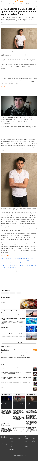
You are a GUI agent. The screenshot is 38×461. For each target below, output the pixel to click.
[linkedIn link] (6, 444)
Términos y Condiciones (33, 439)
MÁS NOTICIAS (19, 342)
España (12, 441)
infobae (2, 6)
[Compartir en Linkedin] (31, 55)
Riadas (28, 3)
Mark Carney (14, 3)
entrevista (10, 149)
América (11, 438)
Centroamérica (11, 447)
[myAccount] (36, 1)
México (12, 444)
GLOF (21, 3)
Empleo (19, 438)
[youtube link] (2, 444)
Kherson (18, 3)
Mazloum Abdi (24, 3)
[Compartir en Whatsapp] (24, 55)
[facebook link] (2, 442)
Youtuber (18, 292)
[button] (1, 1)
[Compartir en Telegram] (33, 55)
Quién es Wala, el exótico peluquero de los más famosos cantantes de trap (18, 258)
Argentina (26, 438)
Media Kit (26, 446)
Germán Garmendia (4, 292)
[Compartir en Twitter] (29, 55)
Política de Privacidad (33, 441)
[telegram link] (4, 444)
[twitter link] (4, 442)
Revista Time (12, 292)
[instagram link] (6, 442)
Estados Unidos (11, 443)
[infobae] (19, 1)
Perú (11, 446)
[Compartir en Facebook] (26, 55)
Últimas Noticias (11, 449)
